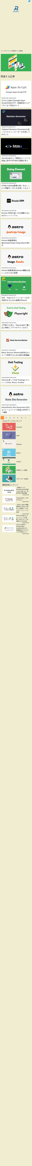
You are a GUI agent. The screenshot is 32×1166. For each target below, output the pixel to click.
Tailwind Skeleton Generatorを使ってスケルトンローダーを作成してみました (16, 131)
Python (19, 444)
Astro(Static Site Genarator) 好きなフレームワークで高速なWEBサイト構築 (16, 409)
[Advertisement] (16, 30)
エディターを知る (22, 479)
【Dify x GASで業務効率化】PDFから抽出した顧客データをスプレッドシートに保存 (22, 508)
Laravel (19, 427)
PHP (17, 436)
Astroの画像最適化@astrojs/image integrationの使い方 (16, 242)
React (18, 453)
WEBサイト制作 (21, 470)
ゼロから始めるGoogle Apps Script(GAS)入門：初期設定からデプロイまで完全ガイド (16, 103)
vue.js (18, 461)
